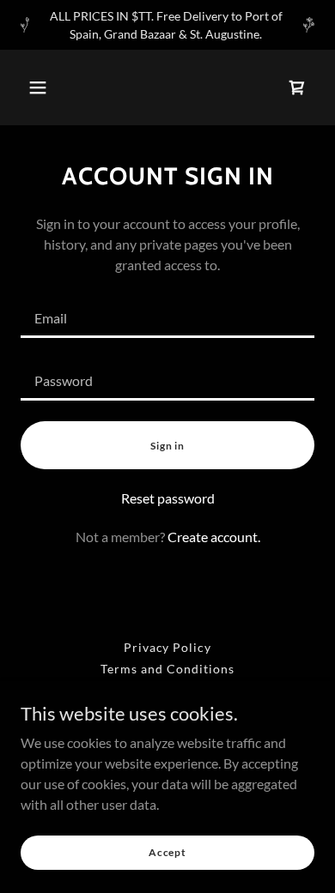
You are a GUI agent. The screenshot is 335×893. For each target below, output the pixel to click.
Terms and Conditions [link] (167, 668)
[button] (38, 87)
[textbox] (167, 317)
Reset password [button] (168, 498)
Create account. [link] (214, 536)
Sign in (167, 445)
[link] (297, 87)
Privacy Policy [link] (168, 647)
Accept (167, 852)
